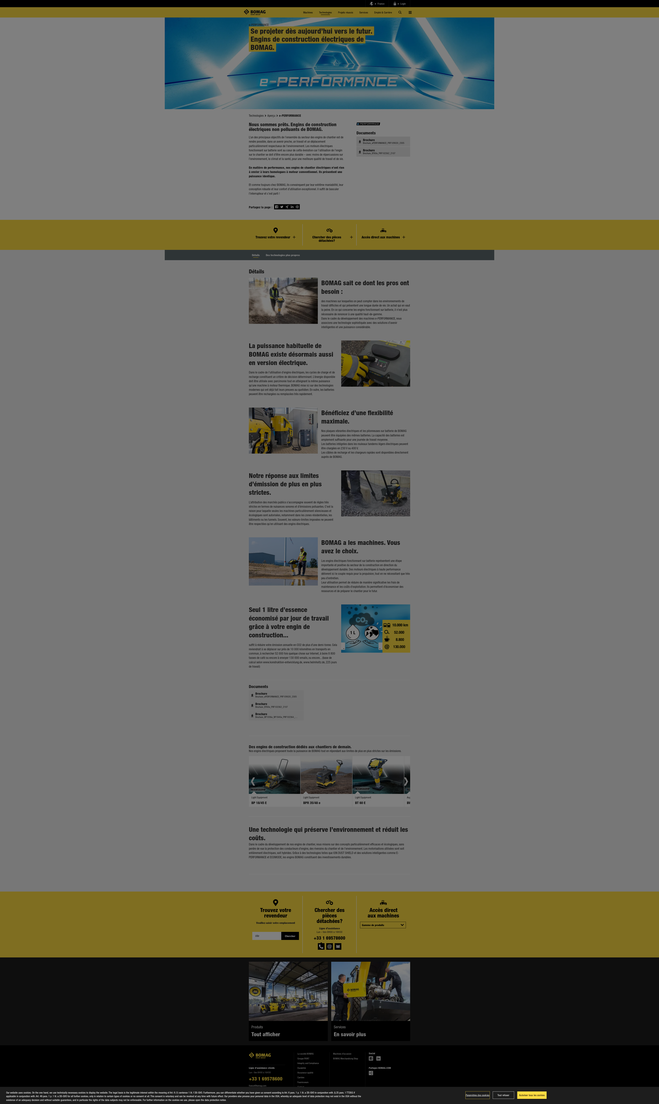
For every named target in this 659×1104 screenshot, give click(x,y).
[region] (329, 1095)
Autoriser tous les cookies (532, 1095)
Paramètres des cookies (477, 1095)
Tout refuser (503, 1095)
